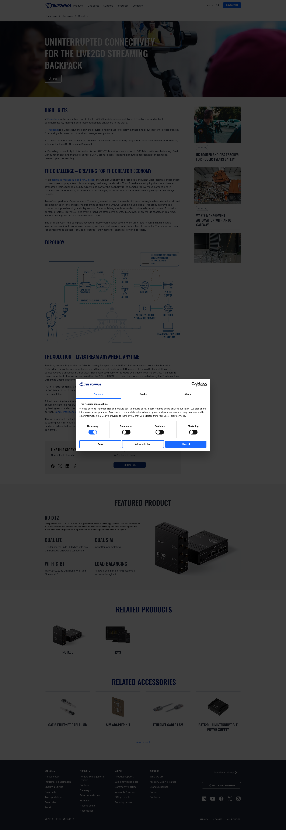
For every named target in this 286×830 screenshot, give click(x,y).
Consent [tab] (98, 394)
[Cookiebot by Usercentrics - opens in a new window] (194, 384)
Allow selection (143, 444)
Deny (100, 444)
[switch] (126, 432)
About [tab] (187, 394)
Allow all (185, 444)
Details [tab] (143, 394)
